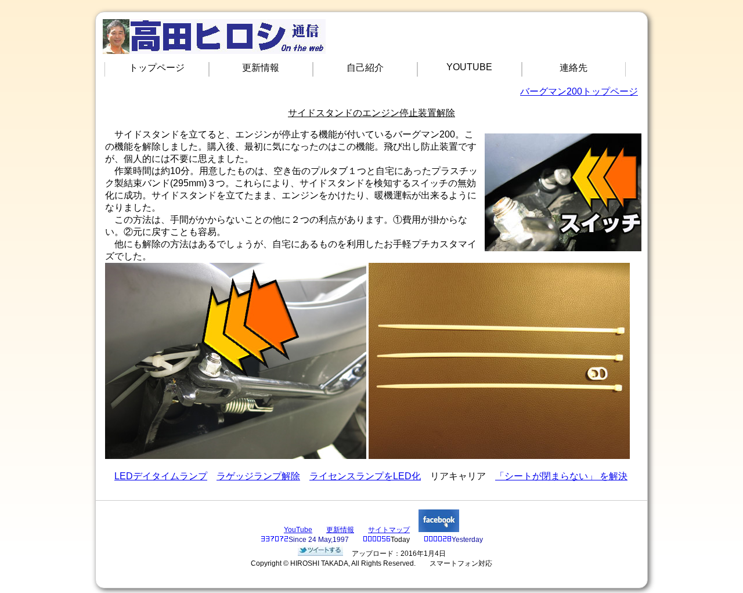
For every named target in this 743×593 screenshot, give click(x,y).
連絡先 (573, 68)
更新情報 (260, 68)
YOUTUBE (469, 67)
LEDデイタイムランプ (160, 476)
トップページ (157, 68)
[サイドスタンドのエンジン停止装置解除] (320, 553)
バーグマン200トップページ (579, 91)
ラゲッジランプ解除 (258, 476)
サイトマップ (389, 530)
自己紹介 (365, 68)
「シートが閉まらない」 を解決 (561, 476)
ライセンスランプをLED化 (365, 476)
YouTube (298, 530)
